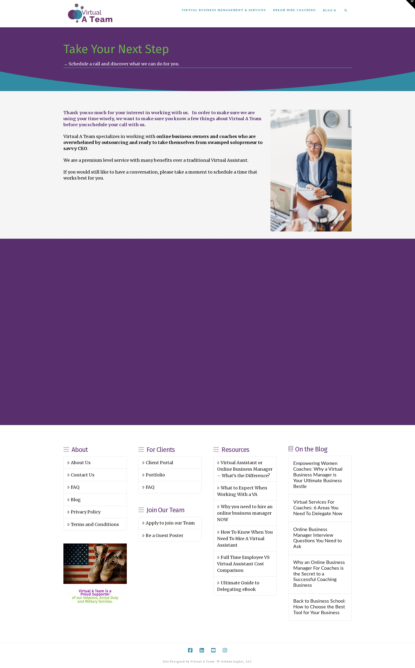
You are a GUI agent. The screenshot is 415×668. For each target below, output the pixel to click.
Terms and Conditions (95, 524)
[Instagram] (225, 650)
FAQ (75, 487)
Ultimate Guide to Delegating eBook (238, 586)
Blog (76, 499)
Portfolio (155, 475)
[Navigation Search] (346, 11)
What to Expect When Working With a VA (242, 491)
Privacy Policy (85, 512)
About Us (81, 462)
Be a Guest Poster (164, 535)
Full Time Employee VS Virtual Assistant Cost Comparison (243, 564)
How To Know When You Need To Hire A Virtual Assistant (245, 538)
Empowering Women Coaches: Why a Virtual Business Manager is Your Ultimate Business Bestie (317, 475)
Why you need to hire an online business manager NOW (244, 513)
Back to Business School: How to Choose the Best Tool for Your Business (319, 607)
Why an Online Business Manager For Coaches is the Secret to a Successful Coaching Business (319, 574)
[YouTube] (213, 650)
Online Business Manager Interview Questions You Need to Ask (317, 538)
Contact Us (82, 475)
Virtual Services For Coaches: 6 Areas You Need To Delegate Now (317, 508)
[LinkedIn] (202, 650)
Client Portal (159, 462)
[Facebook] (190, 650)
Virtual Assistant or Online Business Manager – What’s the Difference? (245, 469)
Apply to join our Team (170, 523)
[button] (410, 4)
